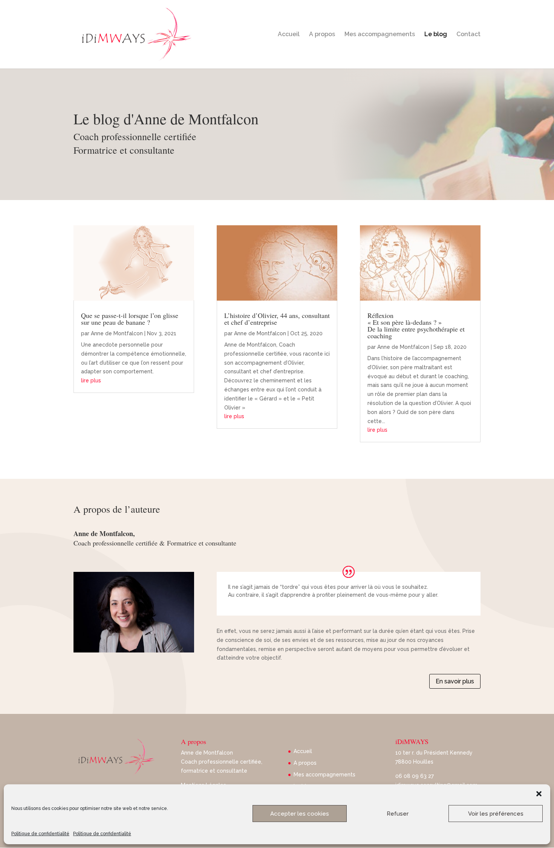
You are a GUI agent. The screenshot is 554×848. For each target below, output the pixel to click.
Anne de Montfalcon (117, 333)
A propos (322, 35)
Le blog (435, 35)
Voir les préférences (495, 813)
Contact (468, 35)
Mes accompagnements (379, 35)
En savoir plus (455, 681)
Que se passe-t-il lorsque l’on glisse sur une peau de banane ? (129, 319)
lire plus (91, 380)
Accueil (289, 35)
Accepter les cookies (299, 813)
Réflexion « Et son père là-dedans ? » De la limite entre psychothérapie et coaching (416, 325)
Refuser (398, 813)
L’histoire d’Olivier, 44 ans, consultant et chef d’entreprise (277, 319)
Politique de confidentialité (40, 833)
